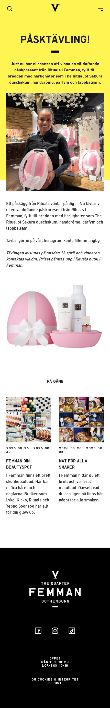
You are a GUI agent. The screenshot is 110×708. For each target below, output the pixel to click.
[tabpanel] (55, 317)
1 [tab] (57, 355)
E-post (55, 683)
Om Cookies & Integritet (55, 679)
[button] (99, 9)
